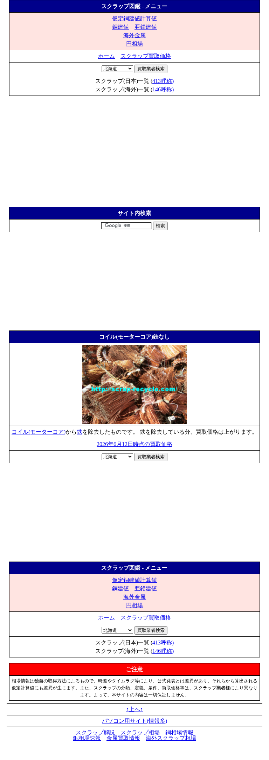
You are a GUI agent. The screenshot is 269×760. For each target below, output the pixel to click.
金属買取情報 (123, 738)
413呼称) (163, 81)
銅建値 (120, 27)
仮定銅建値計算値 (134, 18)
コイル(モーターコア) (38, 432)
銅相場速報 (87, 738)
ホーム (106, 56)
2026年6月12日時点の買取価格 (134, 444)
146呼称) (163, 89)
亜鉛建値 (145, 27)
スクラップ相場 (140, 732)
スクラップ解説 (95, 732)
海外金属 (134, 35)
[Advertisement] (134, 148)
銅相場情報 (179, 732)
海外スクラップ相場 (171, 738)
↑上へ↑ (134, 709)
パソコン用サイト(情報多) (134, 721)
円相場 (134, 44)
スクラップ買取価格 (145, 56)
